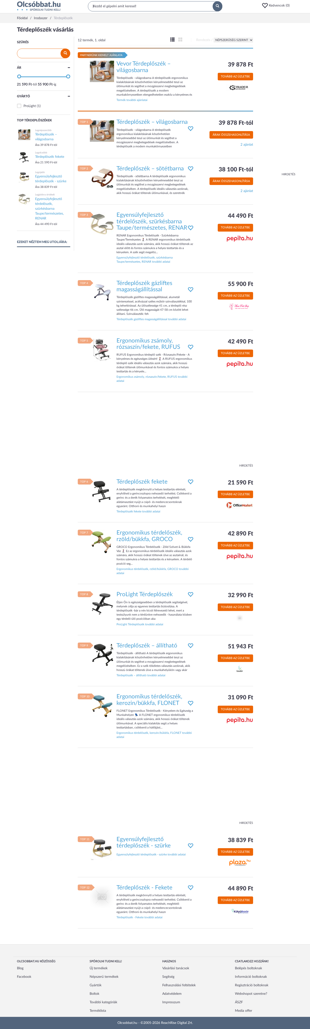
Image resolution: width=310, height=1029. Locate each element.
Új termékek (99, 968)
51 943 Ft (240, 647)
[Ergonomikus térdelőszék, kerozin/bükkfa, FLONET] (102, 705)
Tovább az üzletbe (235, 76)
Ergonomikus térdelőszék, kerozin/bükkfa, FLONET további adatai (154, 734)
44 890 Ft (240, 889)
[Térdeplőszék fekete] (102, 490)
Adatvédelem (172, 994)
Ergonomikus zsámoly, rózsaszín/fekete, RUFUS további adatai (151, 378)
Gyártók (95, 985)
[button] (277, 5)
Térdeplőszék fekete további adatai (138, 511)
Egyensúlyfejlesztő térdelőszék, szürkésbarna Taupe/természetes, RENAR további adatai (144, 259)
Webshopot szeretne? (251, 994)
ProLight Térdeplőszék (144, 594)
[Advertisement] (276, 99)
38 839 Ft (240, 840)
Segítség (168, 977)
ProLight (29, 106)
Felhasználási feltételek (179, 985)
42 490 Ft (240, 342)
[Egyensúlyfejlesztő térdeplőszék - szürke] (102, 848)
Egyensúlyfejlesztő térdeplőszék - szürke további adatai (151, 854)
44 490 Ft (240, 216)
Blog (20, 968)
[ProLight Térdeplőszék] (102, 603)
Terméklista (98, 1010)
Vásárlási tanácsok (175, 968)
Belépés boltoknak (248, 968)
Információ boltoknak (251, 977)
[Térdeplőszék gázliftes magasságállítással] (102, 292)
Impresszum (171, 1002)
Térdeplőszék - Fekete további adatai (139, 917)
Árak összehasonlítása (231, 134)
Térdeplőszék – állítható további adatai (140, 675)
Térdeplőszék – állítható (146, 646)
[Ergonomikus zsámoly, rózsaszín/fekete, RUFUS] (102, 349)
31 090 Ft (240, 698)
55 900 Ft (240, 284)
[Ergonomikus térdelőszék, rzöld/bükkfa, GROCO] (102, 542)
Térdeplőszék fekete (142, 482)
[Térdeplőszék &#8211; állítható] (102, 654)
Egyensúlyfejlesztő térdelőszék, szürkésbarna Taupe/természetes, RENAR (151, 221)
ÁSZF (239, 1002)
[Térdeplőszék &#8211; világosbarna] (102, 131)
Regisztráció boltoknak (251, 985)
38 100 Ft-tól (236, 170)
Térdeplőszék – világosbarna (152, 122)
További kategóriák (103, 1002)
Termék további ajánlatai (131, 100)
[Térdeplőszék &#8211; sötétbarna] (102, 177)
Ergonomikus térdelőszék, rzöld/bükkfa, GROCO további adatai (152, 571)
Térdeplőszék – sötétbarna (150, 169)
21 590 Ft (240, 483)
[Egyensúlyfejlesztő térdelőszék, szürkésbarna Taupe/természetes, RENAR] (102, 224)
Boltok (94, 994)
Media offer (243, 1010)
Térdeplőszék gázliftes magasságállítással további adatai (151, 319)
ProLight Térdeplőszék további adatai (139, 624)
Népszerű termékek (104, 977)
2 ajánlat (246, 144)
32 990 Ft (240, 595)
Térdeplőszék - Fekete (144, 888)
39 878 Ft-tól (236, 123)
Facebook (24, 977)
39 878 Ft (240, 65)
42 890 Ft (240, 534)
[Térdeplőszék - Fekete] (102, 896)
